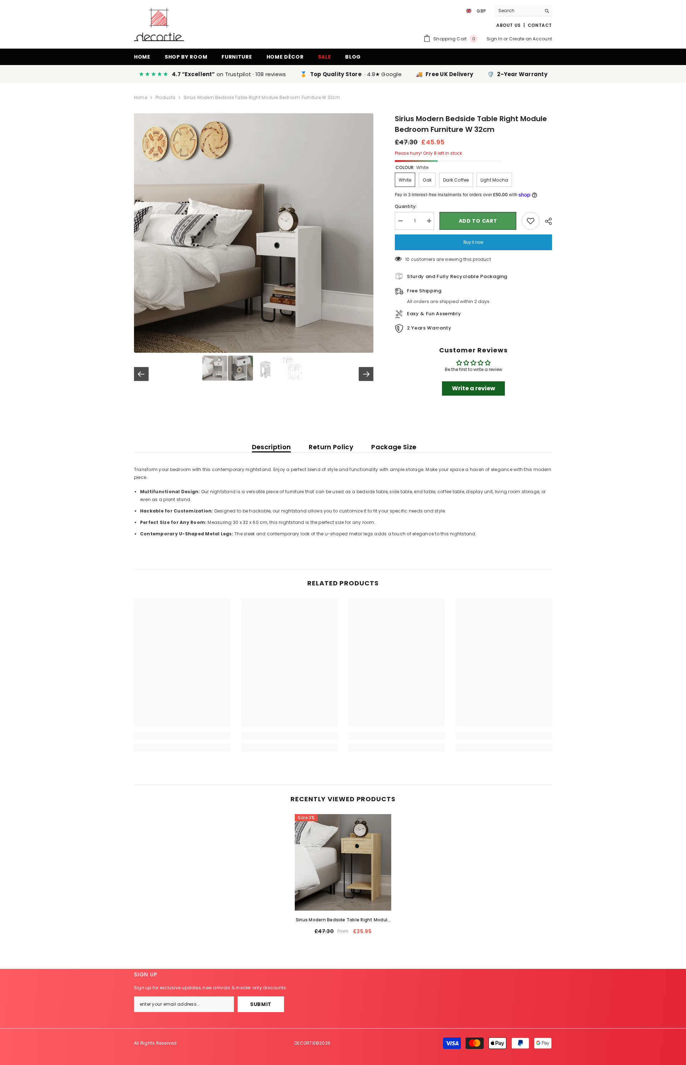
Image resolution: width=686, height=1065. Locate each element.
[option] (343, 877)
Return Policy (331, 446)
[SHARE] (546, 221)
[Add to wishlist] (531, 221)
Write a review (473, 388)
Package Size (393, 446)
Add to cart (478, 220)
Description (271, 446)
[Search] (523, 10)
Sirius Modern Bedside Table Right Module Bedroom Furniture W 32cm (343, 920)
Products (165, 97)
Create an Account (530, 39)
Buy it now (473, 242)
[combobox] (518, 10)
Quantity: (406, 206)
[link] (182, 736)
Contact (540, 25)
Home (140, 97)
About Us (508, 25)
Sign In (494, 39)
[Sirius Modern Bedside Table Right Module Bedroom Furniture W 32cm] (343, 862)
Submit (261, 1004)
